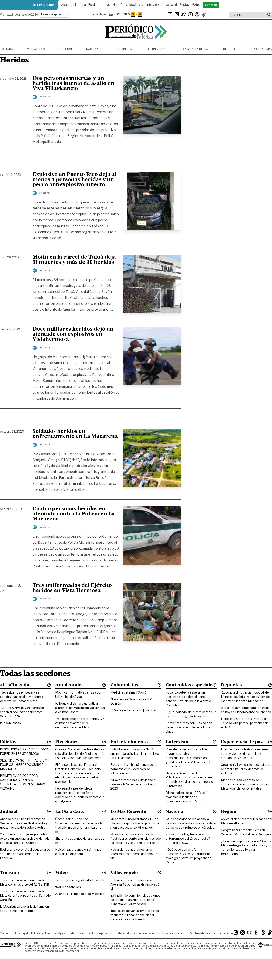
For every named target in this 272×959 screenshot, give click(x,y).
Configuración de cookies (69, 933)
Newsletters (202, 933)
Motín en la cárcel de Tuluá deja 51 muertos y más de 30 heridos (74, 260)
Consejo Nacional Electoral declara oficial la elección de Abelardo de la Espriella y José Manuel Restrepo (80, 753)
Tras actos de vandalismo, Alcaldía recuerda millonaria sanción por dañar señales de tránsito (134, 915)
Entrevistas (157, 49)
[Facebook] (170, 14)
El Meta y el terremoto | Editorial (133, 710)
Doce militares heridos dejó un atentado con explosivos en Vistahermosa (73, 334)
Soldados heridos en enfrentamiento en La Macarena (75, 434)
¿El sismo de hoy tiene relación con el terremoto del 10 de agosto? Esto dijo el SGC (190, 838)
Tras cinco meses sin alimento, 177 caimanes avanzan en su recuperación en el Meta (79, 723)
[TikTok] (204, 14)
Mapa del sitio (126, 933)
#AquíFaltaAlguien (68, 887)
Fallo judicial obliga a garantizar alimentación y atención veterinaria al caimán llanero (80, 708)
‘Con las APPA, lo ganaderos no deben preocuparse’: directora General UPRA (22, 712)
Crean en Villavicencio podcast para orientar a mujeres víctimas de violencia (246, 769)
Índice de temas (223, 933)
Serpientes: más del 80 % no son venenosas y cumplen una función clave (189, 727)
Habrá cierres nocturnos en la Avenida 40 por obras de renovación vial (135, 854)
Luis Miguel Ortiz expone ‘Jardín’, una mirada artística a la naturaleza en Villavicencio (134, 753)
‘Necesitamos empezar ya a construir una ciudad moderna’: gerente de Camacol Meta (21, 697)
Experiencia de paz (195, 49)
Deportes (230, 49)
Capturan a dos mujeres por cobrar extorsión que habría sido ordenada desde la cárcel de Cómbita (25, 838)
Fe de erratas (146, 933)
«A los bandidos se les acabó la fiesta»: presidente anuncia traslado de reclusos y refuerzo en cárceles (135, 838)
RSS (189, 933)
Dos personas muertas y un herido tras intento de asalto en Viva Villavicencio (73, 83)
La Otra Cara (262, 49)
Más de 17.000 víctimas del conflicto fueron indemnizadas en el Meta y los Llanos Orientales (246, 784)
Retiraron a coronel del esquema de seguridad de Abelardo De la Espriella (25, 854)
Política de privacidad (101, 933)
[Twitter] (183, 14)
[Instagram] (176, 14)
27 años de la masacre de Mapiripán (80, 894)
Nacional (93, 49)
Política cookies (40, 933)
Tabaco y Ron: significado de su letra (80, 880)
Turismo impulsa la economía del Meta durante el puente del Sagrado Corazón (25, 895)
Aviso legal (21, 933)
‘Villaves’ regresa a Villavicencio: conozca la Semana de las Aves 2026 (133, 784)
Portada (6, 49)
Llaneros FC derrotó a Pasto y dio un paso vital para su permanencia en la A (245, 723)
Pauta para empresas (170, 933)
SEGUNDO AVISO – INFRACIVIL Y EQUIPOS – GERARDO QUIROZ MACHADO (23, 765)
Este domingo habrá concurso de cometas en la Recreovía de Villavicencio (133, 769)
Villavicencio (37, 49)
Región (67, 49)
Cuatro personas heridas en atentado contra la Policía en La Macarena (74, 514)
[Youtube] (190, 14)
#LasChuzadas (10, 723)
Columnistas (124, 49)
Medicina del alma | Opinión (129, 692)
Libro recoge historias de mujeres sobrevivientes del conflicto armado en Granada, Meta (245, 753)
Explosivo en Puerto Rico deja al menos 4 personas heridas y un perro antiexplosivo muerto (74, 180)
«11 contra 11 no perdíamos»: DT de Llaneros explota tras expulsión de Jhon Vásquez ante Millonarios (245, 697)
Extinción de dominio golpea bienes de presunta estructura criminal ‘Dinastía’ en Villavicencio (135, 900)
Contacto (5, 933)
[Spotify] (197, 14)
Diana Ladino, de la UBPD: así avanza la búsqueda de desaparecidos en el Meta (186, 797)
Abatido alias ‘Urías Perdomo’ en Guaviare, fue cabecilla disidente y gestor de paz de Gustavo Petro (23, 823)
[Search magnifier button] (269, 15)
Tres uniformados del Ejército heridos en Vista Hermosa (72, 588)
